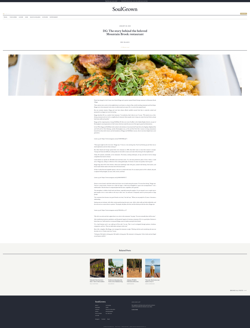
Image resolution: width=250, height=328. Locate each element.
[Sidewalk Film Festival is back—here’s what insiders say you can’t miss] (97, 268)
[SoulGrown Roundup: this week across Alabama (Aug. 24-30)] (115, 268)
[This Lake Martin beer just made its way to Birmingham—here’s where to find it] (152, 268)
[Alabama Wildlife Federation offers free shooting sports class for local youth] (134, 268)
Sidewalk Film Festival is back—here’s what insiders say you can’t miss (134, 1)
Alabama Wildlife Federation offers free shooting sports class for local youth (133, 282)
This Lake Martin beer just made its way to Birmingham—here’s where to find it (152, 282)
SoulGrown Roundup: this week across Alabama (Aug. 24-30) (115, 281)
